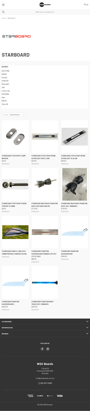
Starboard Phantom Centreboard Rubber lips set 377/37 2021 (43, 254)
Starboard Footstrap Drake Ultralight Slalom (73, 157)
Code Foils (6, 91)
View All (5, 104)
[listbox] (17, 115)
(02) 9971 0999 (46, 383)
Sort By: (5, 115)
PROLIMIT (5, 84)
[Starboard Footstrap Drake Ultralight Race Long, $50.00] (45, 136)
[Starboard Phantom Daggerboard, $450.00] (75, 232)
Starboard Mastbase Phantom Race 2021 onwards (74, 204)
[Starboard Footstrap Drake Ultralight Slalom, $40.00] (75, 136)
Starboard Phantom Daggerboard (69, 252)
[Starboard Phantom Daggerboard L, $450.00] (15, 282)
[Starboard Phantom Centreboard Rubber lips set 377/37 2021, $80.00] (45, 232)
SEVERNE (5, 94)
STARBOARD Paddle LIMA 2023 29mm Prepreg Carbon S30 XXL (14, 252)
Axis (3, 98)
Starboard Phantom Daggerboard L (10, 303)
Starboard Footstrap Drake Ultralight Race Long (43, 157)
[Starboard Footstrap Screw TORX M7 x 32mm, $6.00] (15, 184)
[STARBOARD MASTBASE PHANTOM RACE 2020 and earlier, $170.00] (45, 184)
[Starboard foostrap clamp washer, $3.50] (15, 136)
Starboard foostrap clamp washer (14, 157)
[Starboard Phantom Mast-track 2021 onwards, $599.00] (45, 282)
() (87, 5)
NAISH (4, 74)
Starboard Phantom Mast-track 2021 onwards (42, 303)
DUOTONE (5, 71)
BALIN (4, 101)
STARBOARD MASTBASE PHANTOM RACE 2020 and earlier (44, 204)
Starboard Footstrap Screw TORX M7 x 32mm (14, 204)
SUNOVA (5, 81)
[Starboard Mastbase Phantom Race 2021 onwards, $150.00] (75, 184)
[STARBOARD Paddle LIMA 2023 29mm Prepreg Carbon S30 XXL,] (15, 232)
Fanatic (4, 78)
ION (3, 87)
